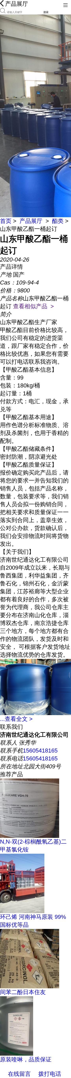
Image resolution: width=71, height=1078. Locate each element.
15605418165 (40, 750)
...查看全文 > (16, 719)
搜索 (46, 12)
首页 (5, 221)
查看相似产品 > (33, 306)
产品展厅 (31, 221)
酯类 (58, 221)
